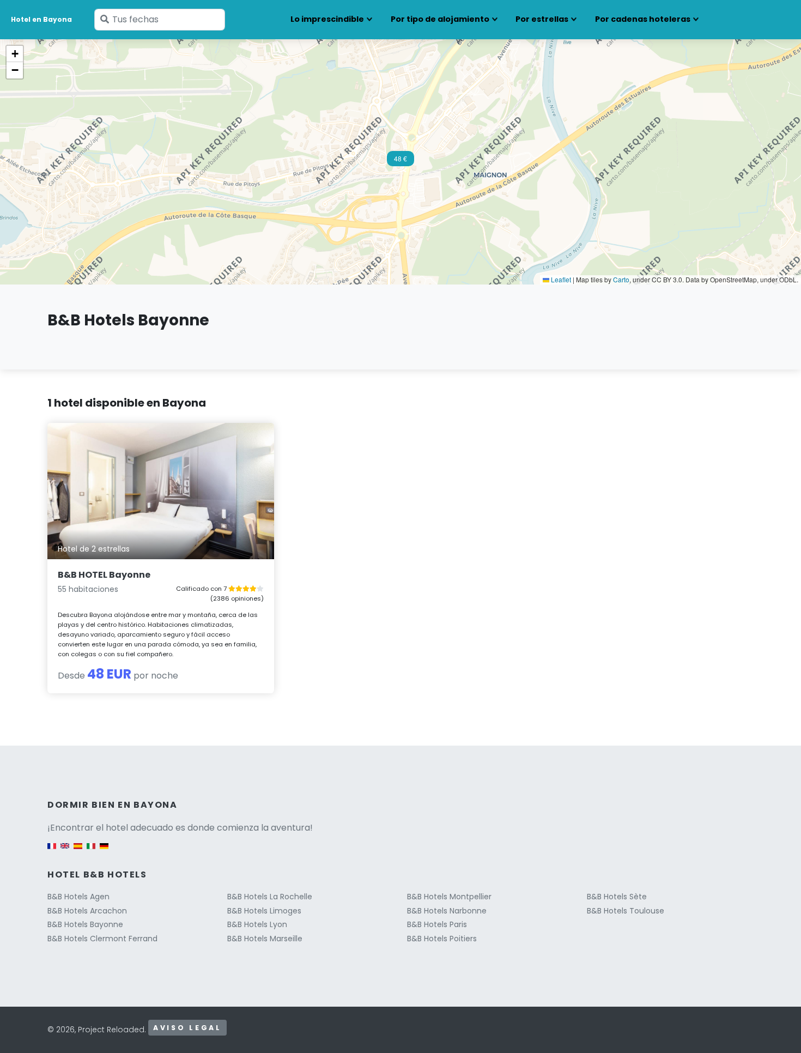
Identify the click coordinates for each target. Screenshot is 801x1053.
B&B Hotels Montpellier (449, 896)
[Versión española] (78, 851)
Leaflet (560, 279)
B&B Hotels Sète (617, 896)
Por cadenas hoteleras (642, 19)
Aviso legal (187, 1027)
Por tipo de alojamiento (440, 19)
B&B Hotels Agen (78, 896)
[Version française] (51, 851)
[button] (400, 162)
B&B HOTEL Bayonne (104, 574)
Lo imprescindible (327, 19)
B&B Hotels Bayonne (85, 924)
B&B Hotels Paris (437, 924)
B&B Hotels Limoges (264, 910)
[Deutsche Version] (104, 851)
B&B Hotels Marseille (264, 938)
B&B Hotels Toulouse (625, 910)
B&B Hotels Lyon (257, 924)
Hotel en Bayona (41, 19)
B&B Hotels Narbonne (447, 910)
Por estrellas (541, 19)
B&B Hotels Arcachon (87, 910)
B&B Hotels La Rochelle (269, 896)
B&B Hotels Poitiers (442, 938)
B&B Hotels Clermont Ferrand (102, 938)
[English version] (64, 851)
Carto (621, 279)
